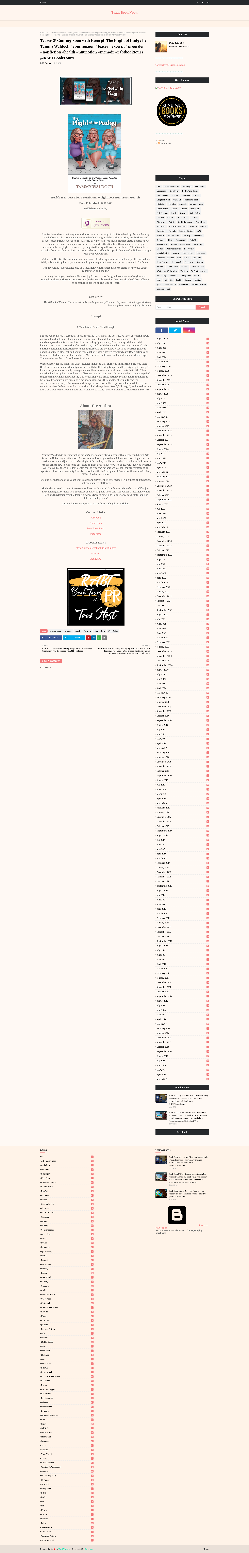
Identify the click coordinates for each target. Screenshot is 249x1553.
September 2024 (183, 444)
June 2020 (183, 679)
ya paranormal (163, 289)
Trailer (184, 267)
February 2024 (183, 477)
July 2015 (182, 950)
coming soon (55, 631)
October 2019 (183, 716)
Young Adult (186, 275)
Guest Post (200, 222)
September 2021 (183, 610)
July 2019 (183, 729)
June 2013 (182, 1065)
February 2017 (182, 863)
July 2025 (183, 398)
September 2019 (183, 720)
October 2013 (183, 1047)
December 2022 (183, 541)
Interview (161, 231)
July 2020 (183, 674)
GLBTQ (195, 218)
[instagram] (207, 2)
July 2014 (183, 1005)
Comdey (172, 204)
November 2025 (183, 380)
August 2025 (183, 394)
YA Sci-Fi (173, 275)
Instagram (95, 534)
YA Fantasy (161, 275)
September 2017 (183, 831)
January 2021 (183, 647)
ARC (158, 186)
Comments (165, 143)
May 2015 (183, 959)
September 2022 (183, 555)
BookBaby (95, 558)
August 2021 (183, 614)
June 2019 (183, 734)
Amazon (95, 553)
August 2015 (183, 946)
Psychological (163, 253)
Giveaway (161, 222)
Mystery (186, 235)
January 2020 (182, 702)
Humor (203, 226)
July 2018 (183, 785)
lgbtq (159, 284)
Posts (162, 140)
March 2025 (183, 417)
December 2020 (183, 651)
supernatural (170, 284)
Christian (161, 204)
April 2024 (183, 467)
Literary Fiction (186, 231)
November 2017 (183, 821)
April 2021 (183, 633)
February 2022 (183, 587)
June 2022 (183, 568)
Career (196, 195)
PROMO (193, 240)
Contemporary (196, 204)
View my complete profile (179, 46)
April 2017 (183, 854)
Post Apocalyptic (173, 249)
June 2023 (183, 513)
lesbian (198, 280)
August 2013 (183, 1056)
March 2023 (183, 527)
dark (159, 280)
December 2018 (183, 762)
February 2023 (183, 532)
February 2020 (183, 697)
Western (184, 271)
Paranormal (162, 244)
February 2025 (183, 421)
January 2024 (183, 481)
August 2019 (183, 725)
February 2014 (183, 1028)
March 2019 (183, 748)
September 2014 (183, 996)
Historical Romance (177, 226)
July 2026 (183, 343)
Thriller (160, 267)
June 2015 (183, 955)
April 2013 (183, 1074)
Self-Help (197, 258)
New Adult (198, 235)
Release (176, 253)
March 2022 (183, 582)
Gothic (172, 222)
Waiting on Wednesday (167, 271)
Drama (184, 209)
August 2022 (183, 559)
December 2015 (183, 927)
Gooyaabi (89, 1549)
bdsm (196, 275)
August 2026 (183, 339)
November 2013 (183, 1042)
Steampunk (176, 262)
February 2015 (182, 973)
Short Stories (162, 262)
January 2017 (183, 867)
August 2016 (183, 890)
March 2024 (183, 472)
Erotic (174, 213)
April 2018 (183, 798)
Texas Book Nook (124, 12)
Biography (161, 191)
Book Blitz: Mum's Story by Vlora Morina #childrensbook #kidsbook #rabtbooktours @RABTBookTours (187, 1194)
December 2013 (183, 1038)
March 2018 (183, 803)
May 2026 (183, 352)
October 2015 (183, 936)
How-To (193, 226)
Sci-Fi (186, 258)
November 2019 (183, 711)
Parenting (198, 244)
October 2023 (183, 495)
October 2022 (183, 550)
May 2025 (183, 408)
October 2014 (182, 992)
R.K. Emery (45, 63)
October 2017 (183, 826)
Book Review (162, 195)
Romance (201, 253)
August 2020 (183, 670)
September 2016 (183, 886)
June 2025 (183, 403)
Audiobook (199, 186)
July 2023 (183, 509)
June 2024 (183, 458)
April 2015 (182, 964)
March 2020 (183, 693)
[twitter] (203, 2)
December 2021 (183, 596)
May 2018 (183, 794)
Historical (161, 226)
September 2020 (183, 665)
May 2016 (182, 904)
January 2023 (183, 536)
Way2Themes (64, 1549)
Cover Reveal (162, 209)
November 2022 (183, 545)
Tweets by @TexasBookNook (170, 65)
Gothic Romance (185, 222)
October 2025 (183, 385)
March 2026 (183, 362)
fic (171, 280)
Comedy (183, 204)
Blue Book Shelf (95, 528)
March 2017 (183, 858)
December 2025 (183, 375)
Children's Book (191, 200)
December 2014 (183, 982)
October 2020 (183, 660)
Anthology (187, 186)
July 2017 (183, 840)
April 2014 (183, 1019)
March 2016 (183, 913)
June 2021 (183, 624)
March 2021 (183, 637)
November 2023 (183, 490)
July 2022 (183, 564)
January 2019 (183, 757)
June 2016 (183, 900)
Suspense (189, 262)
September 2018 (183, 775)
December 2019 (183, 706)
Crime (174, 209)
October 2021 (183, 605)
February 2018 (183, 808)
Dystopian (194, 209)
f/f (166, 280)
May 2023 (183, 518)
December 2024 (183, 431)
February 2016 (183, 918)
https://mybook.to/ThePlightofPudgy (96, 548)
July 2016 (182, 895)
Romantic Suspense (165, 258)
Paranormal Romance (180, 244)
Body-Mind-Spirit (189, 191)
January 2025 (183, 426)
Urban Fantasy (197, 267)
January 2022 (183, 591)
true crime (183, 284)
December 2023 (183, 486)
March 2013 (183, 1079)
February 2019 (183, 752)
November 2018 (183, 766)
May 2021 (183, 628)
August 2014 (183, 1001)
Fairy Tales (195, 213)
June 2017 (183, 844)
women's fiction (199, 284)
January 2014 (182, 1033)
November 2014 (183, 987)
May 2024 (183, 463)
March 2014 (183, 1024)
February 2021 (183, 642)
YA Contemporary (198, 271)
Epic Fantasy (162, 213)
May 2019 (183, 739)
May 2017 (183, 849)
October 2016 (183, 881)
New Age (161, 240)
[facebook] (197, 2)
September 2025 (183, 389)
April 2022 (183, 578)
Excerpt (68, 631)
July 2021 (183, 619)
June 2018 (183, 789)
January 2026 (183, 371)
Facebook (95, 517)
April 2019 (183, 743)
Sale (179, 258)
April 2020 (183, 688)
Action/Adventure (171, 186)
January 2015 (182, 978)
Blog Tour (174, 191)
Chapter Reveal (163, 200)
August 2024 (183, 449)
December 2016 (183, 872)
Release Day (188, 253)
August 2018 (183, 780)
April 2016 (183, 909)
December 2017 (183, 817)
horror (188, 280)
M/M (199, 231)
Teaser (200, 262)
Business (186, 195)
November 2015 (183, 932)
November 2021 (183, 601)
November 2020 (183, 656)
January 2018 (183, 812)
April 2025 (183, 412)
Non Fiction (100, 631)
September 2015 (183, 941)
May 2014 (183, 1015)
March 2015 (183, 969)
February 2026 (183, 366)
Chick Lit (177, 200)
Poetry (160, 249)
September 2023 (183, 500)
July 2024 (183, 454)
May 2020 (183, 683)
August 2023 (183, 504)
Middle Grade (173, 235)
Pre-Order (52, 33)
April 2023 (183, 522)
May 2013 (183, 1070)
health (77, 631)
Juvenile (172, 231)
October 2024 (183, 440)
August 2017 (183, 835)
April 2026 (183, 357)
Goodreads (96, 523)
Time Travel (172, 267)
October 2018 (183, 771)
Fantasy (160, 218)
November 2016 (183, 877)
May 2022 (183, 573)
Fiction (170, 218)
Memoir (87, 631)
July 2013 (183, 1061)
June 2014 (183, 1010)
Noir (170, 240)
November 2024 (183, 435)
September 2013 (183, 1051)
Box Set (175, 195)
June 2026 (183, 348)
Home (43, 2)
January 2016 (182, 923)
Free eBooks (182, 218)
